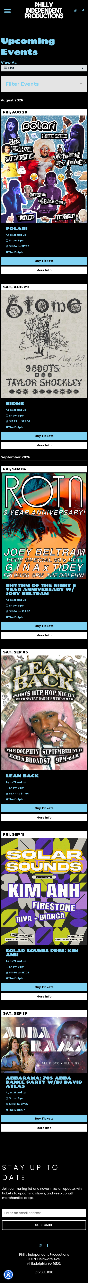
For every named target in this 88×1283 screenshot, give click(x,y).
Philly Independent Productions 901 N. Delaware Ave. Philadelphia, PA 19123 (44, 1259)
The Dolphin (16, 252)
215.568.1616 (44, 1272)
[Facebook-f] (83, 11)
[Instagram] (76, 11)
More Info (44, 270)
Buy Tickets (44, 261)
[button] (7, 11)
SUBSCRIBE (44, 1225)
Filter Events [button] (22, 84)
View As (9, 62)
